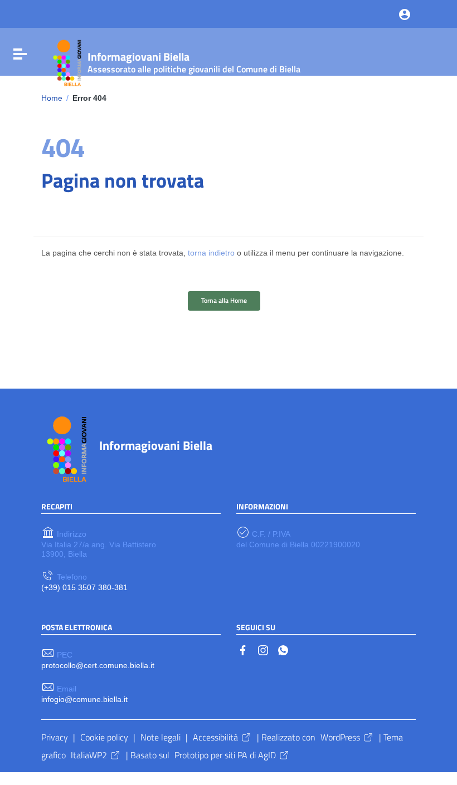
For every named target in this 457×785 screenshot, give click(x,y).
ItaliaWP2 (89, 755)
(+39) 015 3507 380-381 (84, 587)
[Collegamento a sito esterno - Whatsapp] (283, 649)
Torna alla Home (224, 300)
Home (51, 98)
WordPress (340, 737)
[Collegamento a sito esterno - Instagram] (263, 649)
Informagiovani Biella (155, 445)
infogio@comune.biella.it (84, 699)
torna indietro (211, 252)
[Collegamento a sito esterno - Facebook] (243, 649)
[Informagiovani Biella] (65, 61)
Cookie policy (104, 737)
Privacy (54, 737)
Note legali (160, 737)
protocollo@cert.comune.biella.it (97, 665)
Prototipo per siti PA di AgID (225, 755)
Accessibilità (215, 737)
